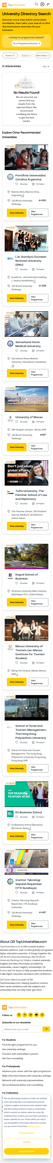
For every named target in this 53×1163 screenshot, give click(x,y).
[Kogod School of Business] (10, 576)
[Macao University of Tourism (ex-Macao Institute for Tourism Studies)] (10, 647)
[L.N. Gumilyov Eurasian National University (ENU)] (10, 258)
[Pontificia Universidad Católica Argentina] (10, 176)
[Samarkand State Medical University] (10, 343)
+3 (22, 195)
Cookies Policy (34, 1126)
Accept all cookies (26, 1151)
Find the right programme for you (19, 1044)
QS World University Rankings (15, 956)
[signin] (42, 4)
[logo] (13, 4)
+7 (34, 280)
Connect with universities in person (20, 1053)
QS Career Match (9, 979)
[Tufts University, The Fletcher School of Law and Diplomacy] (10, 492)
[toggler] (48, 4)
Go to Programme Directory (25, 43)
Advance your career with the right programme (26, 1071)
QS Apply (17, 970)
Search (9, 55)
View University (17, 213)
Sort (45, 66)
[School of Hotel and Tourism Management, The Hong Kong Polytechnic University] (10, 727)
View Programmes (37, 213)
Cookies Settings (26, 1132)
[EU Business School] (10, 813)
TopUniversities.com (10, 946)
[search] (36, 4)
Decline (26, 1142)
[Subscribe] (46, 1029)
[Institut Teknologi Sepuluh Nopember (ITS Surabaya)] (10, 881)
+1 (17, 674)
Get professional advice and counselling (22, 1085)
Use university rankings (14, 1049)
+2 (12, 365)
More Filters (41, 55)
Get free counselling (12, 1058)
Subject (25, 55)
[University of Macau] (10, 418)
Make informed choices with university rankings (26, 1075)
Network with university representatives (22, 1080)
